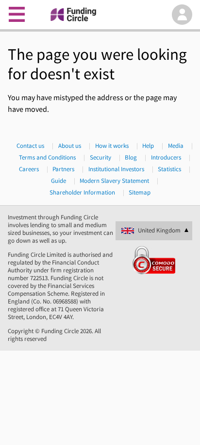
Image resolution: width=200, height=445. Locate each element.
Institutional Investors (116, 169)
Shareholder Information (82, 192)
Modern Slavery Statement (114, 181)
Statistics (169, 169)
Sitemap (139, 192)
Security (100, 157)
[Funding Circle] (99, 14)
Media (175, 146)
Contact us (30, 146)
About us (69, 146)
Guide (58, 181)
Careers (29, 169)
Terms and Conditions (47, 157)
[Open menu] (17, 14)
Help (148, 146)
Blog (131, 157)
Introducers (166, 157)
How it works (112, 146)
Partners (63, 169)
